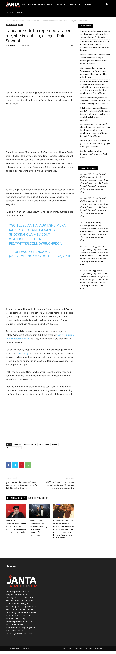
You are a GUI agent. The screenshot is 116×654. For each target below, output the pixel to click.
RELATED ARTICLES (16, 498)
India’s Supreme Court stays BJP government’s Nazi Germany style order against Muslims (95, 144)
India (40, 4)
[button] (107, 4)
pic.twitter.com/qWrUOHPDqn (35, 244)
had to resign (22, 353)
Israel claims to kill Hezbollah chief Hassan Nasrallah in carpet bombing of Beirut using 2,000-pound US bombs (16, 526)
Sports (70, 4)
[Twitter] (15, 465)
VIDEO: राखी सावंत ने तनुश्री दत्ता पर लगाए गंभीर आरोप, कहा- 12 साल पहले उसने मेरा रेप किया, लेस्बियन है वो (60, 485)
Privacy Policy (67, 648)
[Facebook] (8, 465)
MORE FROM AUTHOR (38, 498)
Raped (54, 444)
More (18, 13)
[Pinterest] (21, 465)
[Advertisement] (40, 69)
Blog (9, 13)
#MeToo (17, 444)
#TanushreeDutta (25, 239)
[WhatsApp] (28, 465)
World (60, 4)
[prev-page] (7, 543)
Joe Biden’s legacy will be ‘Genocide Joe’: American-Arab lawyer (93, 154)
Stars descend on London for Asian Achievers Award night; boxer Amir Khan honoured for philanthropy (93, 72)
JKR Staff (11, 45)
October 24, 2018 (56, 256)
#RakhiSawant (40, 230)
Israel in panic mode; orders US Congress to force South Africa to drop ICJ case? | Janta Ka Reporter (95, 101)
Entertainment (85, 4)
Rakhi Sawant (44, 444)
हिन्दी (23, 4)
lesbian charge (30, 444)
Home (8, 20)
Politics (51, 4)
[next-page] (12, 543)
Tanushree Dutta (13, 448)
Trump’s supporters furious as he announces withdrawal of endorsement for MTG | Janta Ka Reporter (94, 45)
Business (32, 4)
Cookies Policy (81, 648)
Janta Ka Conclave (96, 648)
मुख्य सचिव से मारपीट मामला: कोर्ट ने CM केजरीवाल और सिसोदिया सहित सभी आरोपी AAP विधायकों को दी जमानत (21, 485)
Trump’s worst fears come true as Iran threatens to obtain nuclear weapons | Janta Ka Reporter (95, 34)
